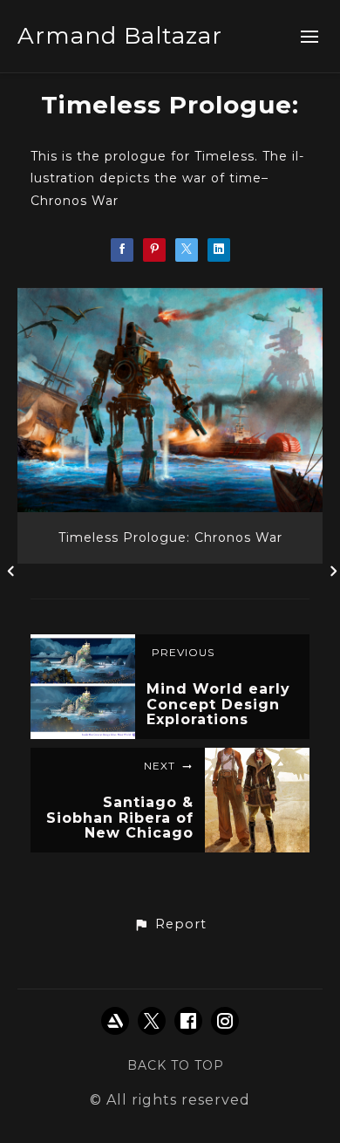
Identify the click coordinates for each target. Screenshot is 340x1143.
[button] (170, 925)
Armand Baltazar (119, 36)
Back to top (175, 1065)
